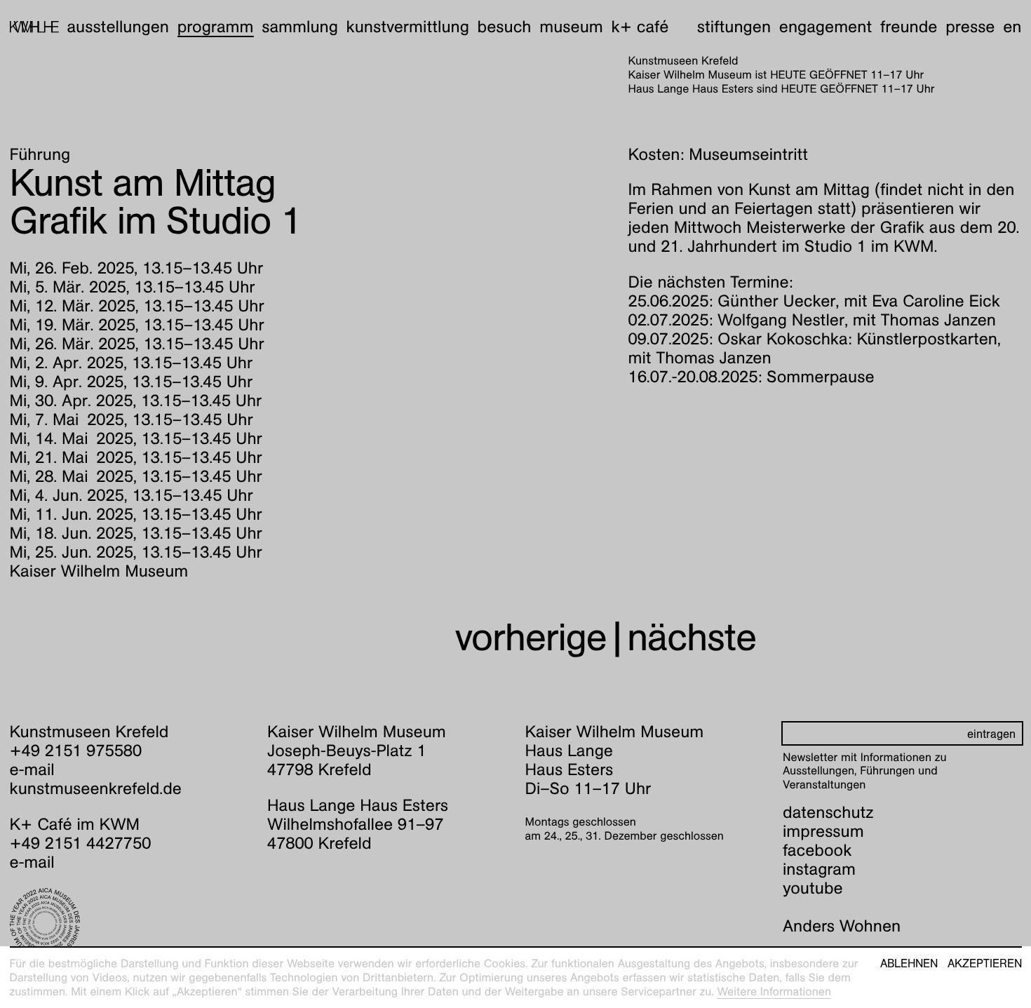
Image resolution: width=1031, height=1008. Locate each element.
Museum (571, 26)
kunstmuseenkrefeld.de (96, 788)
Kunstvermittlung (407, 26)
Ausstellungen (118, 26)
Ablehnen (909, 964)
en (1012, 26)
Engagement (825, 26)
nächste (691, 637)
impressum (823, 831)
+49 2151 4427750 (80, 843)
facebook (817, 850)
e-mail (32, 769)
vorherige (531, 637)
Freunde (909, 26)
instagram (819, 869)
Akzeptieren (985, 964)
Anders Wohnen (842, 925)
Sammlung (300, 26)
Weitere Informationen (774, 991)
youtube (813, 888)
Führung (40, 154)
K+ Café (639, 26)
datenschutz (828, 812)
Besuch (505, 26)
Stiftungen (734, 26)
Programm (215, 26)
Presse (970, 26)
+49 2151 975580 (76, 750)
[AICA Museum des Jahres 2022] (129, 923)
